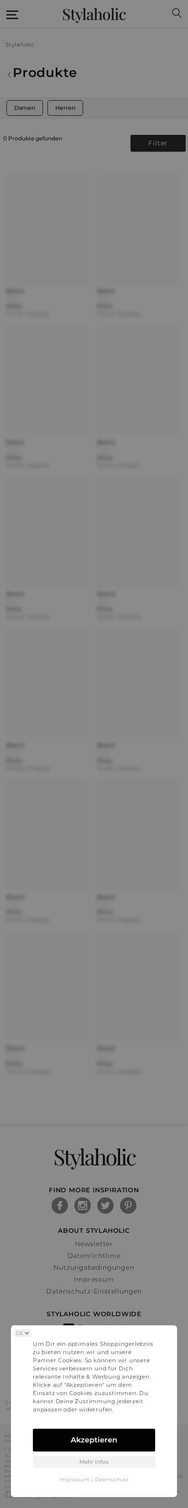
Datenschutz (112, 1479)
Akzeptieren (94, 1440)
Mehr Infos (94, 1461)
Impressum (74, 1479)
